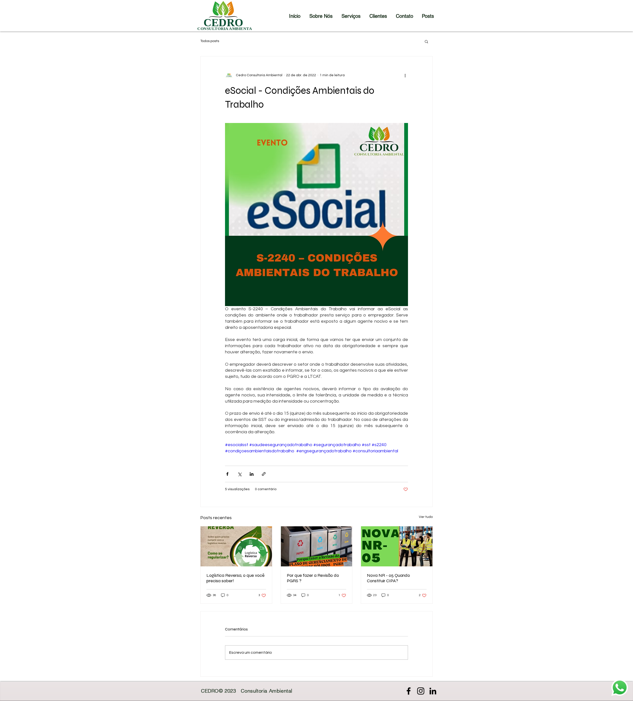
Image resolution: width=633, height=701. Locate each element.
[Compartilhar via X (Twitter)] (239, 474)
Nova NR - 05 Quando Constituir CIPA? (388, 578)
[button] (426, 41)
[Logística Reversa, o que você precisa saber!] (236, 546)
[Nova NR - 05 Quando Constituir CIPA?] (396, 546)
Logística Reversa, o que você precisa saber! (235, 578)
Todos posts (209, 41)
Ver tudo (426, 517)
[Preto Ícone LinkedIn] (433, 691)
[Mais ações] (405, 75)
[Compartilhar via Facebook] (227, 474)
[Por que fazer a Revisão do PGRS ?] (316, 546)
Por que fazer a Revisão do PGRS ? (313, 578)
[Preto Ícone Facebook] (408, 691)
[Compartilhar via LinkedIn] (251, 474)
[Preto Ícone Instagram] (421, 691)
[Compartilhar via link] (263, 474)
